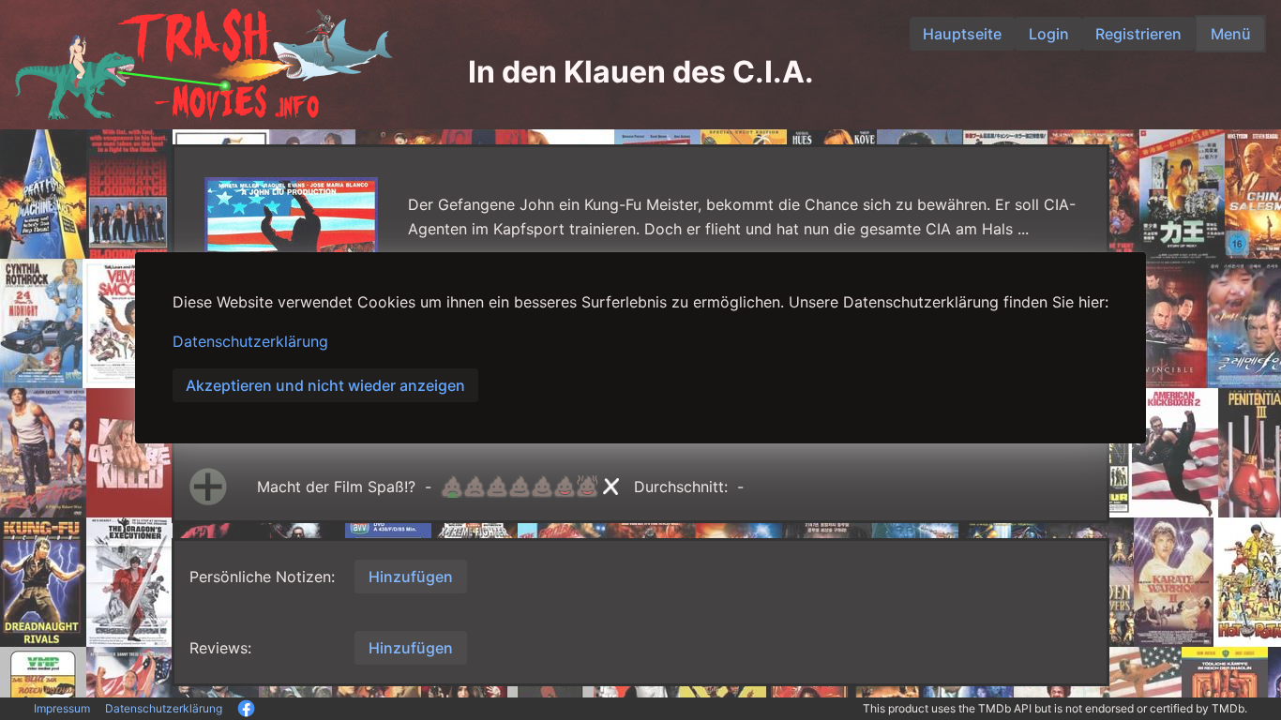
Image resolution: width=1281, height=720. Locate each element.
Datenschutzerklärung (250, 341)
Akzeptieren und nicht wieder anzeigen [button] (325, 385)
